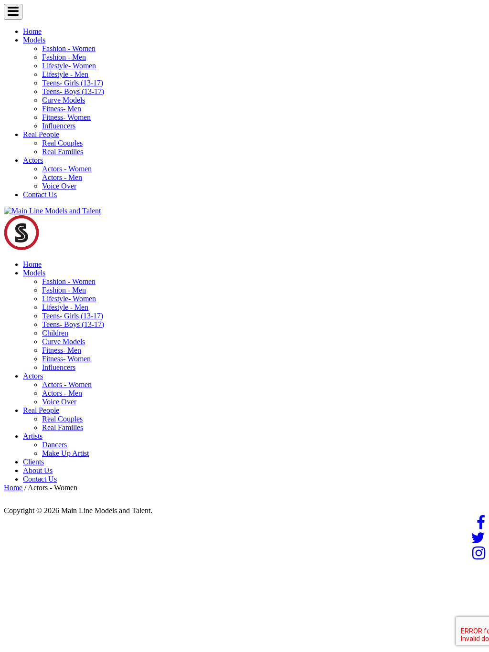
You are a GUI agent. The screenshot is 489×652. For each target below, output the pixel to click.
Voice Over (59, 186)
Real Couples (62, 143)
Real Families (62, 151)
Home (32, 31)
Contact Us (40, 194)
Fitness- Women (66, 117)
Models (34, 40)
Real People (41, 134)
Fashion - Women (69, 48)
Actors (33, 160)
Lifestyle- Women (69, 66)
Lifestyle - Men (65, 74)
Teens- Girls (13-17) (72, 83)
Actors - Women (67, 169)
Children (55, 333)
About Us (38, 470)
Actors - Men (62, 177)
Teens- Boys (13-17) (73, 91)
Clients (33, 462)
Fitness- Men (61, 109)
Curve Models (63, 100)
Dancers (54, 445)
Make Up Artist (65, 453)
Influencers (58, 126)
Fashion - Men (64, 57)
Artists (33, 436)
